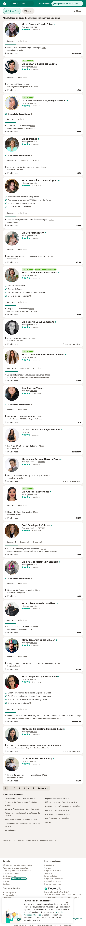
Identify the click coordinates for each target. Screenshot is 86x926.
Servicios (20, 840)
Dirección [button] (10, 41)
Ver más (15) (10, 830)
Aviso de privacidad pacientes (15, 868)
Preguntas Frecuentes (53, 878)
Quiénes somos (9, 876)
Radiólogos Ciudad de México (57, 818)
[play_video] (12, 103)
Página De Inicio (9, 840)
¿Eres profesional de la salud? (66, 3)
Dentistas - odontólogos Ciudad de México (63, 806)
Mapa (78, 11)
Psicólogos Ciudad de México (57, 814)
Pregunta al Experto (52, 870)
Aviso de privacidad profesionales (17, 870)
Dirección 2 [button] (24, 160)
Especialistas (49, 865)
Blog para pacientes (52, 884)
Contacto (7, 884)
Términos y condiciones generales (17, 865)
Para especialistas (10, 895)
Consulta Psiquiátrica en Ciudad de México (23, 809)
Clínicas (47, 868)
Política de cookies (11, 873)
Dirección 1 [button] (11, 160)
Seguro (29, 11)
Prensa (6, 881)
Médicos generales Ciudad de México (61, 802)
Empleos (14, 878)
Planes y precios (10, 892)
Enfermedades (50, 876)
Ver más (33, 27)
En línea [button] (23, 41)
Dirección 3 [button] (37, 542)
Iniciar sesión (44, 3)
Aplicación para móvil (53, 881)
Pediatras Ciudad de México (57, 810)
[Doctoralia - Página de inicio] (5, 3)
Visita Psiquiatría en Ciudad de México (21, 819)
